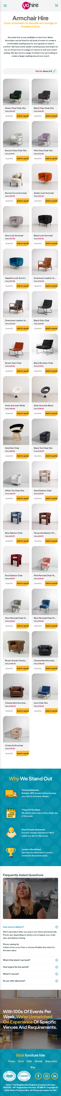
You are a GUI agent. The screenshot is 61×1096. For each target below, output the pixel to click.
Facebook (38, 1076)
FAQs (29, 1061)
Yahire (30, 5)
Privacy (11, 1061)
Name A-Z (44, 71)
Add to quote (23, 116)
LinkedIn (54, 1076)
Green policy (51, 1061)
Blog (33, 1067)
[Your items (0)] (55, 5)
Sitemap (38, 1061)
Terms (21, 1061)
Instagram (46, 1076)
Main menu (5, 5)
